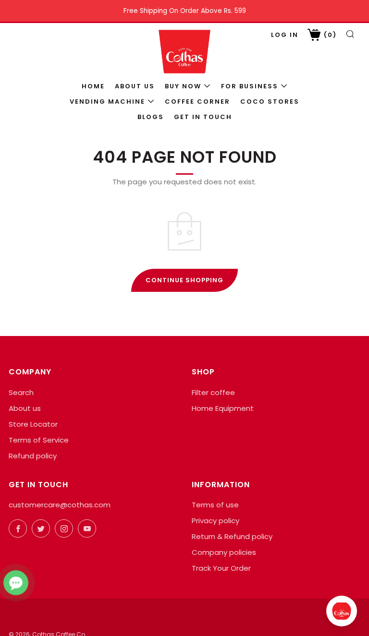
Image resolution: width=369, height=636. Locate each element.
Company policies (224, 552)
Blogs (150, 116)
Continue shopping (184, 280)
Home (93, 86)
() (329, 34)
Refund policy (33, 456)
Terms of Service (39, 440)
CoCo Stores (269, 101)
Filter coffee (213, 392)
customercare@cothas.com (60, 505)
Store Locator (33, 424)
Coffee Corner (197, 101)
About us (135, 86)
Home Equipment (223, 408)
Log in (284, 34)
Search (21, 392)
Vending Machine (107, 101)
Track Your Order (221, 568)
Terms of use (215, 505)
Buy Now (183, 86)
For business (249, 86)
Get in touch (203, 116)
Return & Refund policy (232, 536)
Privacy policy (215, 521)
